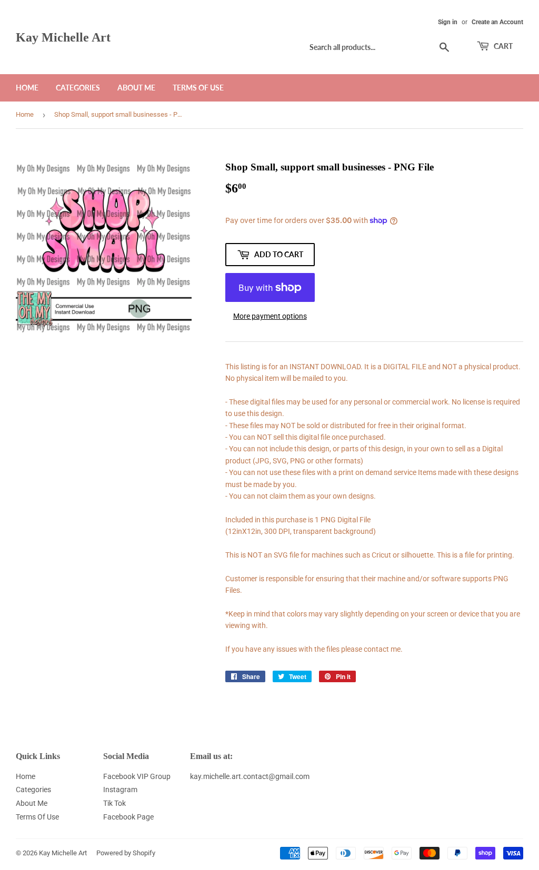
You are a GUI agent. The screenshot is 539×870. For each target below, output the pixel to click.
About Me (136, 87)
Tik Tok (114, 803)
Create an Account (497, 22)
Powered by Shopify (125, 853)
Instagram (120, 789)
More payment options (270, 316)
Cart (502, 46)
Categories (78, 87)
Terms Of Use (198, 87)
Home (27, 87)
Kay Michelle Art (63, 37)
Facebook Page (128, 817)
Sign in (447, 22)
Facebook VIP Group (137, 776)
